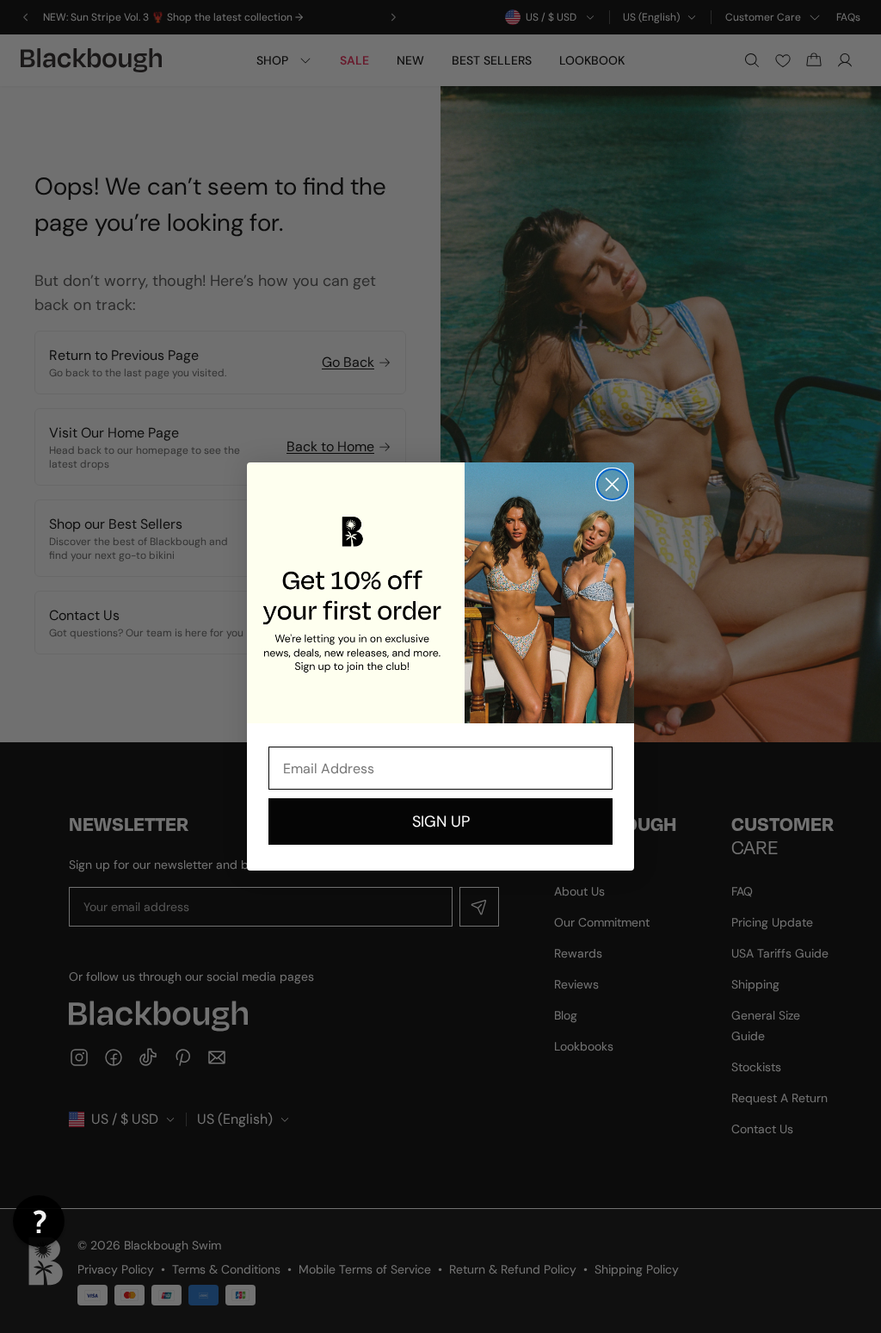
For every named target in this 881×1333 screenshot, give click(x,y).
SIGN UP (441, 821)
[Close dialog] (612, 484)
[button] (39, 1221)
